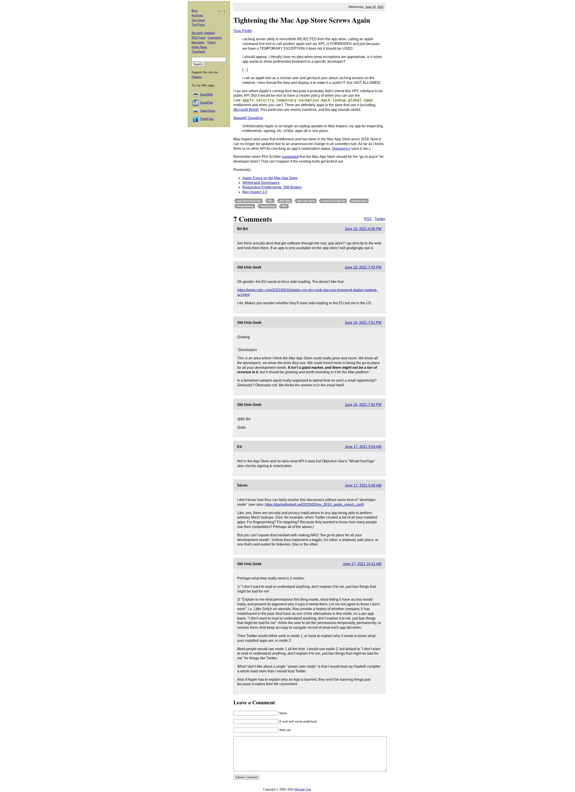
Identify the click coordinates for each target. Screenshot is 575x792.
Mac (270, 200)
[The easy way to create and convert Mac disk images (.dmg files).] (196, 94)
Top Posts (198, 24)
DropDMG (206, 94)
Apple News (199, 47)
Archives (197, 15)
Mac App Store (306, 200)
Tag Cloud (198, 20)
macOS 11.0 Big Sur (333, 200)
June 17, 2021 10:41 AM (362, 564)
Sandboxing (268, 206)
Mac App (285, 200)
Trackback (198, 51)
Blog (194, 10)
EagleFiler (206, 102)
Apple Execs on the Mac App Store (270, 178)
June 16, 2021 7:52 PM (363, 405)
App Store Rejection (249, 200)
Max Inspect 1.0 (254, 192)
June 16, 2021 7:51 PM (363, 322)
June (368, 7)
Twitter (380, 219)
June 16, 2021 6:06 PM (363, 229)
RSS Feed (198, 37)
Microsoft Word (245, 110)
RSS (368, 219)
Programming (245, 206)
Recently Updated (203, 33)
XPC (284, 206)
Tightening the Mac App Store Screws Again (301, 20)
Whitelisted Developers (260, 183)
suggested (290, 157)
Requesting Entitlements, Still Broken (272, 187)
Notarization (359, 200)
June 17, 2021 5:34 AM (363, 447)
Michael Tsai (302, 789)
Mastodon (198, 42)
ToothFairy (207, 119)
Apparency (341, 148)
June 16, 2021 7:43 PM (363, 267)
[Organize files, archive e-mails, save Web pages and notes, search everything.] (196, 102)
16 (374, 7)
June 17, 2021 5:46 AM (363, 485)
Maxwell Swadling (248, 118)
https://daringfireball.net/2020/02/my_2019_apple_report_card (314, 504)
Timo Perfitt (242, 31)
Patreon (197, 77)
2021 (380, 7)
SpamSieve (207, 110)
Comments (215, 37)
